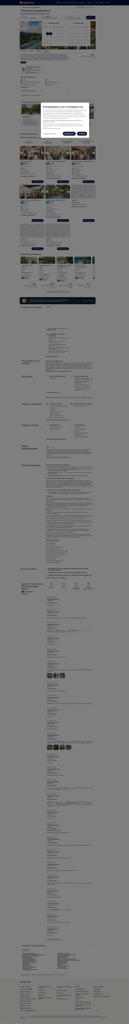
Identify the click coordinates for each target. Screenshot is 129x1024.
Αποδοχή (82, 133)
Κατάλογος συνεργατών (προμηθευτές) (51, 128)
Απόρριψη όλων (69, 133)
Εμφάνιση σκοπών (50, 133)
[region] (65, 120)
